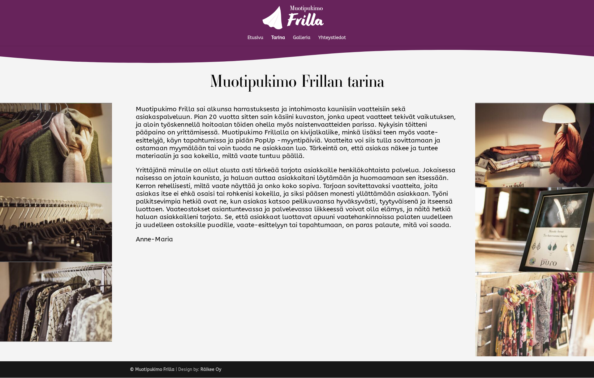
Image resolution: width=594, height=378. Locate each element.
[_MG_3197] (534, 355)
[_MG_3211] (56, 181)
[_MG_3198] (534, 270)
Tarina (278, 37)
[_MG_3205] (56, 340)
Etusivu (255, 37)
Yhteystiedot (332, 37)
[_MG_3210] (56, 260)
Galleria (301, 37)
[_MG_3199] (534, 185)
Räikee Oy (210, 369)
